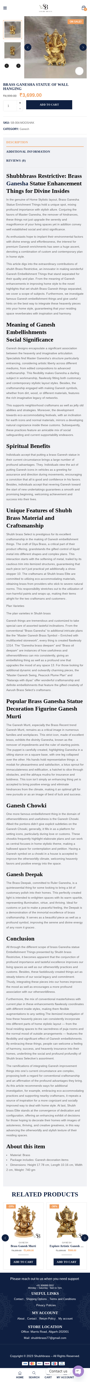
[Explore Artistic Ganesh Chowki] (67, 1221)
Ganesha (17, 183)
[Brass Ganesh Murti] (23, 1221)
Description (17, 142)
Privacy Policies (46, 1305)
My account (65, 1318)
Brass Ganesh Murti (23, 1246)
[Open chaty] (78, 1371)
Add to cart (49, 104)
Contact (18, 1299)
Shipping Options (36, 1299)
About (20, 1318)
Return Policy (47, 1318)
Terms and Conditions (63, 1299)
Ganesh (24, 129)
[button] (84, 8)
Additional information (28, 151)
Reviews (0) (16, 160)
